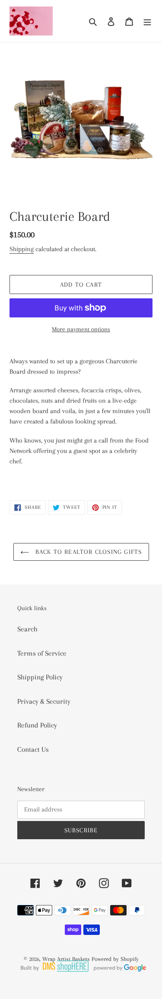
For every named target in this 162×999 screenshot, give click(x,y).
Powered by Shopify (115, 959)
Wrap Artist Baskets (66, 959)
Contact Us (33, 749)
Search (27, 629)
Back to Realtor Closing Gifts (87, 551)
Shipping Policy (40, 677)
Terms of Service (42, 653)
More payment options (81, 329)
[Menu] (147, 21)
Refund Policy (37, 725)
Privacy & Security (43, 701)
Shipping (22, 249)
